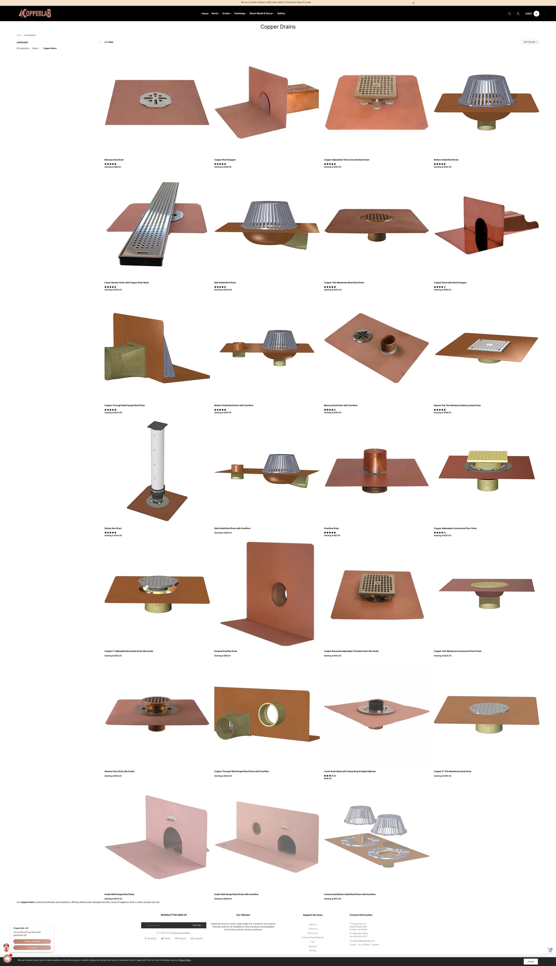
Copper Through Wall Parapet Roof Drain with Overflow (241, 771)
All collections (23, 48)
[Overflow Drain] (376, 471)
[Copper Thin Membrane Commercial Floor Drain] (486, 594)
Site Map (312, 950)
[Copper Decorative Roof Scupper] (486, 225)
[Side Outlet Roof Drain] (267, 225)
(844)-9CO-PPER (359, 933)
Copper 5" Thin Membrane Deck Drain (452, 771)
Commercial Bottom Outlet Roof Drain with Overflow (350, 894)
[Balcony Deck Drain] (157, 102)
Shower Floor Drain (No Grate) (120, 771)
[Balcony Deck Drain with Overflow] (376, 348)
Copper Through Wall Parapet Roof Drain (125, 405)
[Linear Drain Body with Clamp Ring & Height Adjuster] (376, 714)
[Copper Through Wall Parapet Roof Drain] (157, 348)
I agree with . (175, 933)
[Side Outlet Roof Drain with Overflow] (267, 471)
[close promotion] (413, 3)
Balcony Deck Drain (114, 159)
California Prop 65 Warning (312, 937)
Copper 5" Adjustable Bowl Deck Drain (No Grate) (129, 651)
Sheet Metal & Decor (261, 13)
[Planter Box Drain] (157, 471)
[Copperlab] (35, 13)
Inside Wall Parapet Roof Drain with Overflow (236, 894)
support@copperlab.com (363, 941)
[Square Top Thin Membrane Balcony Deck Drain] (486, 348)
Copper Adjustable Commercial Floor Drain (455, 528)
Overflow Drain (331, 528)
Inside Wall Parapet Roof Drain (119, 894)
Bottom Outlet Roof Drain (446, 159)
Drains (226, 13)
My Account (313, 933)
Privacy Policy (185, 960)
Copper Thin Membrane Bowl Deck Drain (344, 282)
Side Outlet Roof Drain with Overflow (232, 528)
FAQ (312, 942)
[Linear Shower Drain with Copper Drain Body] (157, 225)
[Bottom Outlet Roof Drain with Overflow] (267, 348)
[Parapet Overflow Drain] (267, 594)
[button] (111, 164)
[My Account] (518, 13)
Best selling (529, 42)
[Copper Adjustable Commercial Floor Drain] (486, 471)
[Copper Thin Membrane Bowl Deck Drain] (376, 225)
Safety (281, 13)
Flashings (239, 13)
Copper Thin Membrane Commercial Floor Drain (458, 651)
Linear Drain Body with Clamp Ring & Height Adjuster (350, 771)
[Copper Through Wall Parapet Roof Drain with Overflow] (267, 714)
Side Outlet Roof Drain (225, 282)
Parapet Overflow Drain (225, 651)
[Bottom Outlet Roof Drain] (486, 102)
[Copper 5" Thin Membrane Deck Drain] (486, 714)
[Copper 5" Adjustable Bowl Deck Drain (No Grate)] (157, 594)
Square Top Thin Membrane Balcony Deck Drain (457, 405)
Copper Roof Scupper (225, 159)
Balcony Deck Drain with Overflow (340, 405)
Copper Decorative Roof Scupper (450, 282)
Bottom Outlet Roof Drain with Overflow (233, 405)
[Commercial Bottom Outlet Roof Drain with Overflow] (376, 837)
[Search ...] (509, 13)
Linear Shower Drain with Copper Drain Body (127, 282)
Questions (313, 946)
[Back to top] (550, 957)
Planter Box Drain (113, 528)
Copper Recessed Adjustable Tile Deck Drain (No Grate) (351, 651)
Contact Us (312, 929)
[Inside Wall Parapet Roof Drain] (157, 837)
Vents (214, 13)
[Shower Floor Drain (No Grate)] (157, 714)
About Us (313, 924)
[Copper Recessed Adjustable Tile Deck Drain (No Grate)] (376, 594)
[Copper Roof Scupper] (267, 102)
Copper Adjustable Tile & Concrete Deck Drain (346, 159)
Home (205, 13)
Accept (531, 961)
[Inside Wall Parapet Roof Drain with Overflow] (267, 837)
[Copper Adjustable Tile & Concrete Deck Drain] (376, 102)
